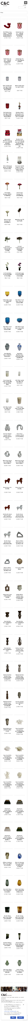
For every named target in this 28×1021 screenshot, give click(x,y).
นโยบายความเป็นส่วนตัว (10, 1011)
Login (24, 5)
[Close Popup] (23, 1005)
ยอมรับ (20, 1017)
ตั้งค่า (19, 1014)
